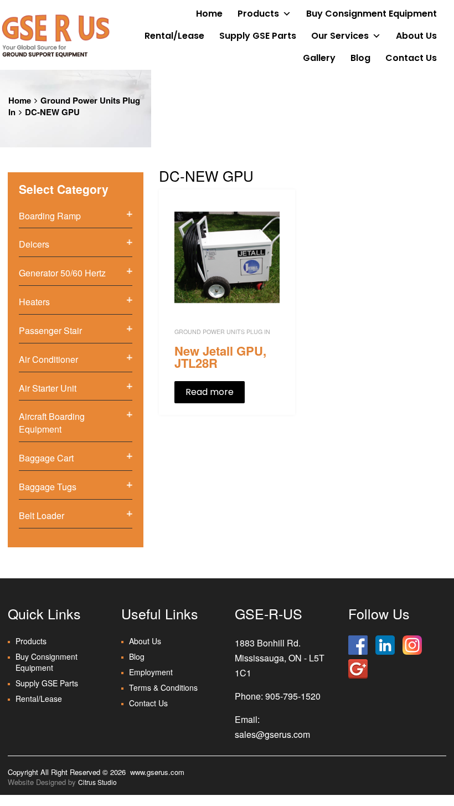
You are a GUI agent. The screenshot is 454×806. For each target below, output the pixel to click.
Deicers (34, 244)
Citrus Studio (97, 782)
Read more (209, 392)
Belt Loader (41, 515)
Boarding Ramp (50, 215)
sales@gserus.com (272, 734)
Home (209, 13)
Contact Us (411, 58)
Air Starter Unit (47, 388)
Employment (151, 671)
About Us (416, 35)
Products (258, 13)
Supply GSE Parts (257, 35)
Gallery (319, 58)
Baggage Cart (46, 457)
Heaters (34, 301)
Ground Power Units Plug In (74, 106)
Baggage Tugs (47, 486)
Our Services (340, 35)
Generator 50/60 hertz (62, 272)
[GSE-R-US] (55, 35)
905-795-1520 (293, 696)
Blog (360, 58)
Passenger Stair (50, 330)
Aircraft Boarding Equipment (52, 422)
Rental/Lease (174, 35)
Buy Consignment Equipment (371, 13)
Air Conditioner (48, 359)
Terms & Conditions (163, 687)
